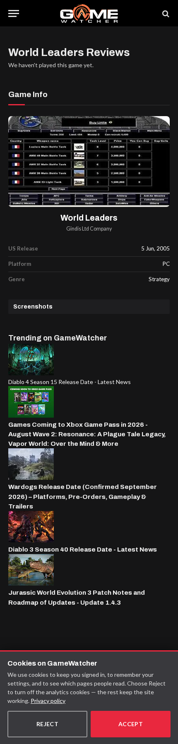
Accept (130, 723)
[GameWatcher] (89, 13)
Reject (47, 723)
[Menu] (13, 13)
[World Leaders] (89, 161)
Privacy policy (48, 700)
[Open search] (165, 13)
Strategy (159, 279)
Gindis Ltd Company (89, 229)
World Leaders (89, 218)
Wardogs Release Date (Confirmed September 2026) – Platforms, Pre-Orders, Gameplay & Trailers (82, 496)
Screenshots (33, 307)
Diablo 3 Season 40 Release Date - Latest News (82, 549)
